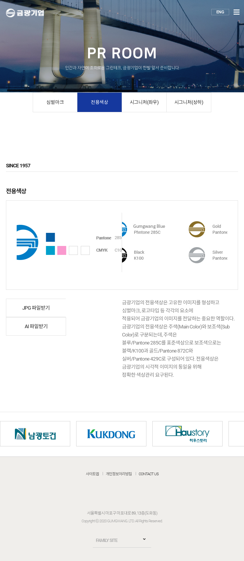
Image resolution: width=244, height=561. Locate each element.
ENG (220, 12)
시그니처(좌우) (144, 102)
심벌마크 (55, 102)
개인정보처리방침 (119, 474)
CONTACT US (149, 474)
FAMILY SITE (106, 540)
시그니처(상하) (189, 102)
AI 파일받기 (36, 326)
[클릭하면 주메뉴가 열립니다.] (237, 12)
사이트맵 (92, 474)
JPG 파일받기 (36, 308)
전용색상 (99, 102)
